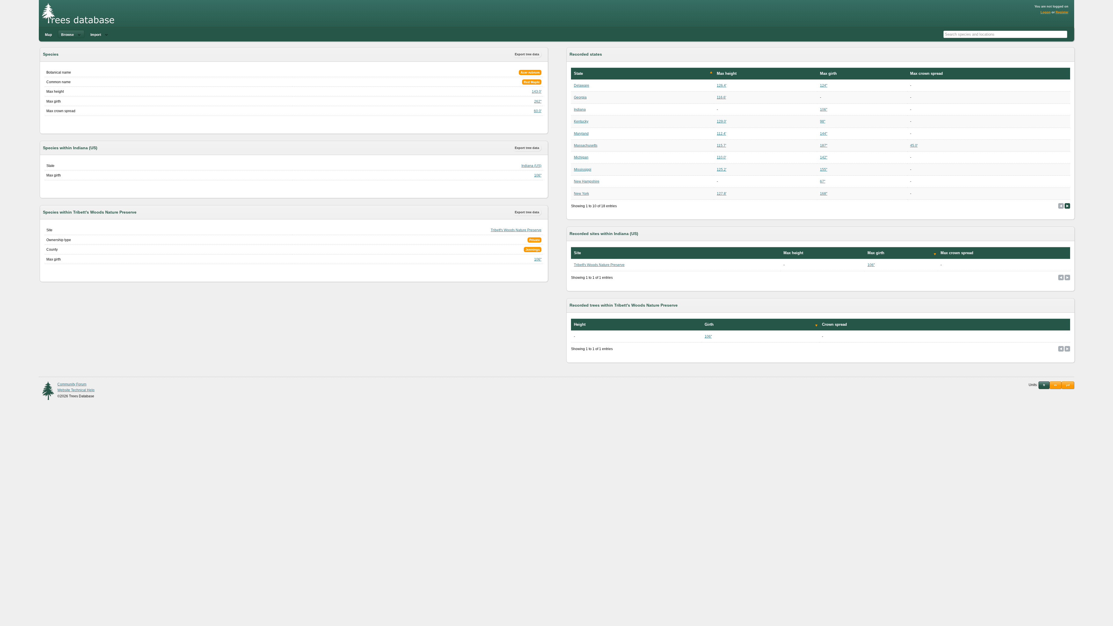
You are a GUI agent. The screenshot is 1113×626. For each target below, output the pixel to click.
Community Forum (71, 384)
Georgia (580, 97)
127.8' (721, 194)
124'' (823, 85)
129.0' (721, 121)
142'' (823, 157)
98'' (822, 121)
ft (1044, 385)
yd (1068, 385)
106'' (537, 175)
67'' (822, 181)
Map (48, 35)
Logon (1046, 12)
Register (1062, 12)
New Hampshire (586, 181)
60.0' (537, 111)
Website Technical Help (75, 390)
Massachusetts (585, 145)
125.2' (721, 170)
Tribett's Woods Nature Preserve (516, 230)
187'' (823, 145)
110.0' (721, 157)
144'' (823, 134)
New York (581, 194)
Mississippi (582, 170)
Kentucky (581, 121)
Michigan (581, 157)
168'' (823, 194)
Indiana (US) (531, 166)
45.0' (914, 145)
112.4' (721, 134)
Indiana (580, 110)
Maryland (581, 134)
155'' (823, 170)
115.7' (721, 145)
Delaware (581, 85)
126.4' (721, 85)
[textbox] (1005, 34)
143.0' (536, 92)
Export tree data (527, 54)
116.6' (721, 97)
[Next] (1067, 206)
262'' (537, 101)
